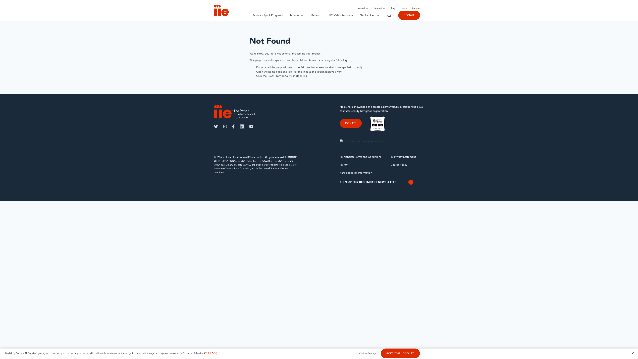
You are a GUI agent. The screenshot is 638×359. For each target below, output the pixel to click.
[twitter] (216, 126)
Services (294, 15)
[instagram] (225, 126)
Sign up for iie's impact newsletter (368, 182)
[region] (319, 354)
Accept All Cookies (400, 353)
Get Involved (367, 15)
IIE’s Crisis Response (341, 15)
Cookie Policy (399, 165)
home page (316, 60)
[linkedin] (242, 126)
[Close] (632, 353)
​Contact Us (379, 8)
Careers (416, 8)
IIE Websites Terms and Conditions (360, 157)
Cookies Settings (367, 354)
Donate (409, 15)
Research (316, 15)
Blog (392, 8)
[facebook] (233, 126)
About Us (363, 8)
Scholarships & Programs (268, 15)
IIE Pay (344, 165)
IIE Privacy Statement (403, 157)
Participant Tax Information (356, 173)
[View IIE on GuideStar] (362, 141)
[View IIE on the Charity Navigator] (377, 123)
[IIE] (234, 112)
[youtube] (251, 126)
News (404, 8)
